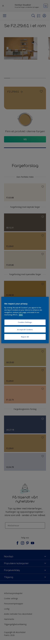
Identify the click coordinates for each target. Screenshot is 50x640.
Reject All (25, 337)
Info (20, 315)
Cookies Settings (25, 322)
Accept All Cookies (25, 329)
